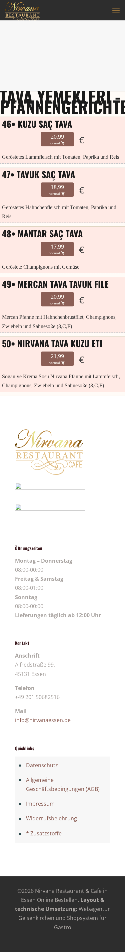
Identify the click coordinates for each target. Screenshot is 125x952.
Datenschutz (42, 765)
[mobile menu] (116, 10)
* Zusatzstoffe (44, 833)
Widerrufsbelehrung (51, 818)
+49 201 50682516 (37, 697)
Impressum (40, 803)
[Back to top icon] (111, 938)
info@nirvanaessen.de (43, 720)
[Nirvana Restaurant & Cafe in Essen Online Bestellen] (22, 10)
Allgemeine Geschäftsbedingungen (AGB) (63, 784)
